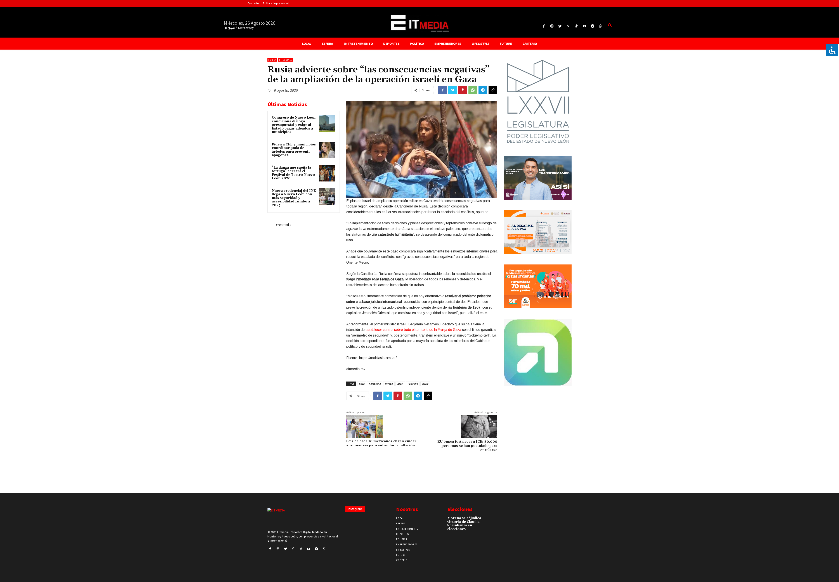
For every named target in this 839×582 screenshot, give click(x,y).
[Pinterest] (568, 26)
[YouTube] (584, 26)
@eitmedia (283, 225)
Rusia (425, 383)
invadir (389, 383)
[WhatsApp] (472, 90)
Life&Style (285, 60)
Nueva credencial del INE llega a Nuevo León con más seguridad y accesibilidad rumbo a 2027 (294, 198)
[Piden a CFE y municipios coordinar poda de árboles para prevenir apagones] (327, 150)
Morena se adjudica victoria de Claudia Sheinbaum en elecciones (464, 523)
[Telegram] (593, 26)
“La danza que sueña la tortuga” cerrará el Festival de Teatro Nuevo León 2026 (293, 173)
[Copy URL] (493, 90)
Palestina (412, 383)
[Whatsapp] (601, 26)
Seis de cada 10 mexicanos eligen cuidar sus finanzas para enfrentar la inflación (381, 443)
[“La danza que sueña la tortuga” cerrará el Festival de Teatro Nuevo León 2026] (327, 173)
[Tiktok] (576, 26)
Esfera (272, 60)
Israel (400, 383)
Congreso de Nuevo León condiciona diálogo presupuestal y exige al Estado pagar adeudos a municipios (293, 125)
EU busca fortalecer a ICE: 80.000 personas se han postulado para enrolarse (467, 445)
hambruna (375, 383)
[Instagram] (552, 26)
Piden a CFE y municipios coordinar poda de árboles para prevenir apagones (294, 149)
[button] (610, 25)
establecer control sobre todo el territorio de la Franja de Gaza (413, 330)
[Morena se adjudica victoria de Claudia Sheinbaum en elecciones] (489, 520)
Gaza (361, 383)
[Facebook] (544, 26)
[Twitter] (560, 26)
